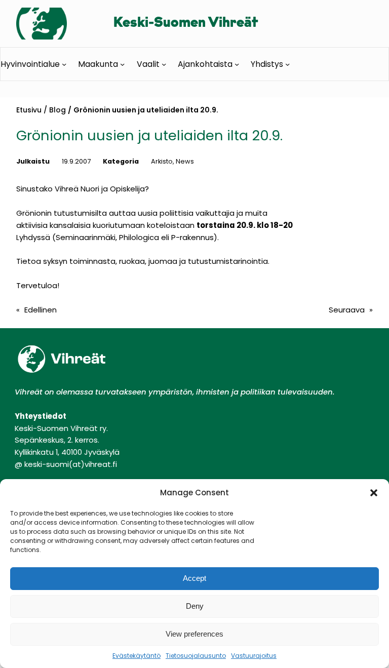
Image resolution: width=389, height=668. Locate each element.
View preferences (194, 634)
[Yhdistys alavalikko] (287, 63)
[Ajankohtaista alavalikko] (237, 63)
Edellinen (40, 309)
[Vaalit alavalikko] (164, 63)
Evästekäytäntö (136, 655)
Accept (194, 578)
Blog (57, 110)
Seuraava (347, 309)
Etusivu (29, 110)
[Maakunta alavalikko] (122, 63)
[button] (374, 493)
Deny (195, 606)
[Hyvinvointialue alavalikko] (64, 63)
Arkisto (162, 161)
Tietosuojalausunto (196, 655)
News (185, 161)
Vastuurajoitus (254, 655)
